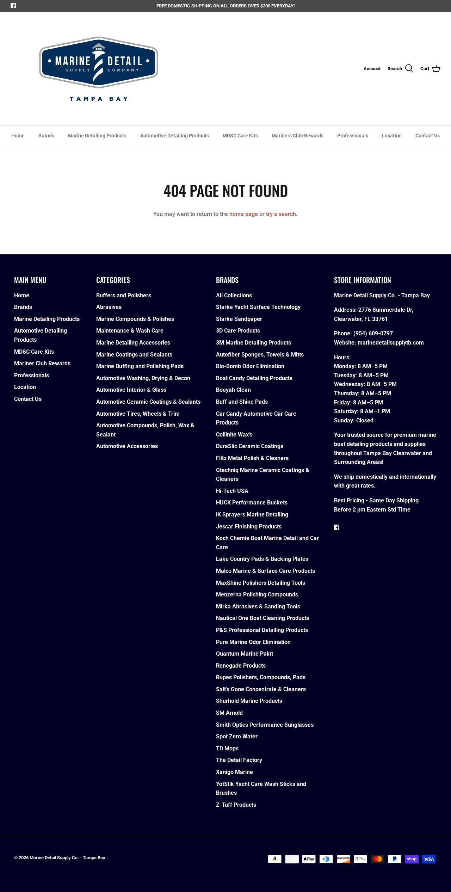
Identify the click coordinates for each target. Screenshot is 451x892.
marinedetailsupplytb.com (391, 342)
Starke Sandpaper (239, 319)
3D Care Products (238, 330)
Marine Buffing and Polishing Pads (140, 366)
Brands (46, 135)
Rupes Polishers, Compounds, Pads (260, 677)
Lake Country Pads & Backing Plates (262, 559)
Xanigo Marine (234, 772)
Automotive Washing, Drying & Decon (143, 378)
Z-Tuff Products (236, 804)
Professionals (352, 135)
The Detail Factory (239, 760)
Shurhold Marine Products (249, 701)
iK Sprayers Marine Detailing (252, 514)
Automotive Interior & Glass (131, 389)
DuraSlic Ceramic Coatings (249, 446)
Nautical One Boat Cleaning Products (262, 618)
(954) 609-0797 (373, 333)
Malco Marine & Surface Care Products (265, 571)
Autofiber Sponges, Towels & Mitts (260, 354)
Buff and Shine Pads (242, 401)
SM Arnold (229, 713)
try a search (281, 214)
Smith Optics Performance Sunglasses (265, 724)
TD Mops (227, 748)
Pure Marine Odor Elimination (253, 642)
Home (18, 135)
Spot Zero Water (237, 736)
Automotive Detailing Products (174, 135)
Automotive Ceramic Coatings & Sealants (148, 401)
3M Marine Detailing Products (253, 342)
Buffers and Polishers (123, 295)
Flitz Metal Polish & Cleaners (252, 458)
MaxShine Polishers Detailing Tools (260, 583)
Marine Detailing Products (97, 135)
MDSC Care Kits (240, 135)
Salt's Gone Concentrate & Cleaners (261, 689)
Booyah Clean (233, 389)
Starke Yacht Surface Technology (258, 307)
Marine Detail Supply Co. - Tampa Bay (68, 857)
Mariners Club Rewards (297, 135)
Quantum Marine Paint (244, 653)
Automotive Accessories (127, 446)
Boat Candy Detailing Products (254, 378)
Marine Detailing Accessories (133, 342)
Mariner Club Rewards (42, 363)
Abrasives (109, 307)
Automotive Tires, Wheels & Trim (138, 413)
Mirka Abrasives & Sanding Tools (258, 606)
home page (243, 214)
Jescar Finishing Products (249, 526)
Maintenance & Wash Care (129, 330)
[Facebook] (13, 5)
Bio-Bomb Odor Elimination (250, 366)
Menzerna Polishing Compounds (257, 594)
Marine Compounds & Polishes (135, 319)
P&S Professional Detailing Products (262, 630)
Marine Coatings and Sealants (134, 354)
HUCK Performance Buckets (252, 502)
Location (392, 135)
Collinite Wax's (234, 434)
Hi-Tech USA (232, 491)
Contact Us (427, 135)
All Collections (234, 295)
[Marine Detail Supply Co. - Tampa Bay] (99, 68)
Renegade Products (241, 665)
